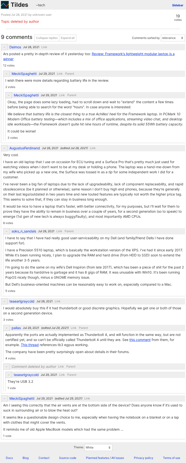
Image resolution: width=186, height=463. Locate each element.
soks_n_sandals (24, 231)
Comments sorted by (146, 38)
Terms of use (171, 458)
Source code (67, 458)
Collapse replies (47, 38)
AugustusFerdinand (24, 148)
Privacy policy (143, 458)
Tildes (19, 4)
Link (44, 47)
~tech (40, 5)
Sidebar (177, 5)
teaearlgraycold (21, 301)
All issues (117, 458)
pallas (16, 328)
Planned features (97, 458)
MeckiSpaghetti (24, 73)
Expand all (68, 38)
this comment (140, 340)
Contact (44, 458)
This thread (30, 345)
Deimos (15, 47)
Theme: (79, 447)
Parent (69, 73)
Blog (26, 458)
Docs (9, 458)
